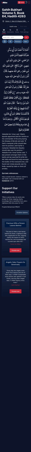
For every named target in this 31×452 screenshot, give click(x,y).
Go (26, 37)
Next (25, 41)
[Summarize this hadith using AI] (10, 41)
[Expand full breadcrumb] (3, 21)
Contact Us (5, 181)
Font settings (24, 32)
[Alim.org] (4, 2)
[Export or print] (4, 41)
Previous (18, 41)
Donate (22, 2)
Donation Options (22, 212)
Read (3, 32)
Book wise (23, 26)
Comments (10, 32)
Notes (17, 32)
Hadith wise (13, 26)
